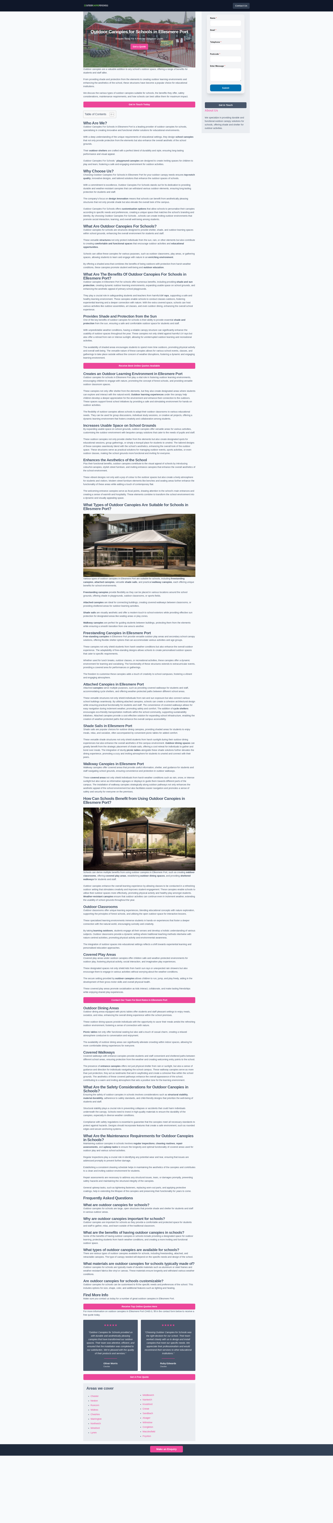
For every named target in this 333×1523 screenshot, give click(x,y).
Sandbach (148, 1413)
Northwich (96, 1423)
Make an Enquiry (166, 1449)
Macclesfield (149, 1431)
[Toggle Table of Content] (110, 114)
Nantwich (147, 1399)
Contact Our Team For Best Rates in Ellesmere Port (139, 1000)
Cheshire (95, 1414)
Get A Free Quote (139, 1377)
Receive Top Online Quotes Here (139, 1306)
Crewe (146, 1408)
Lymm (94, 1432)
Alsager (146, 1418)
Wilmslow (147, 1422)
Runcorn (95, 1405)
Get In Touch (226, 105)
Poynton (147, 1436)
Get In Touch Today (139, 104)
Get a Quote (139, 46)
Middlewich (148, 1395)
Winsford (95, 1428)
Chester (95, 1396)
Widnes (94, 1410)
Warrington (96, 1419)
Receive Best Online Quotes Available (139, 365)
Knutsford (147, 1404)
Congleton (148, 1427)
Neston (94, 1400)
